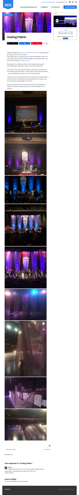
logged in (14, 481)
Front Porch (47, 449)
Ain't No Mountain (11, 449)
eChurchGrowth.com (61, 2)
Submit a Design (70, 7)
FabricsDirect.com (24, 60)
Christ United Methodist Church (30, 52)
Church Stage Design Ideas (48, 2)
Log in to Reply (9, 473)
